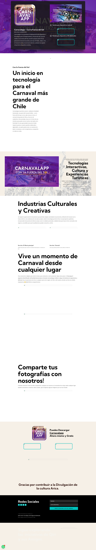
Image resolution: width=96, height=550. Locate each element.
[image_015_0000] (48, 390)
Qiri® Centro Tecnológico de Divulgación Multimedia (29, 515)
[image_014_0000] (48, 285)
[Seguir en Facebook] (19, 505)
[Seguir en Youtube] (23, 505)
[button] (3, 546)
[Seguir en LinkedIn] (25, 505)
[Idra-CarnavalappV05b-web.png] (48, 314)
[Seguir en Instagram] (21, 505)
